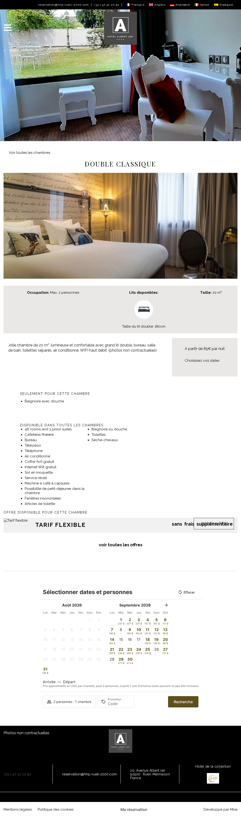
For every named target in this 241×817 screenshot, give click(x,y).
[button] (8, 226)
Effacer (189, 592)
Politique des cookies (55, 809)
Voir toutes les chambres (29, 153)
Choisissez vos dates (202, 360)
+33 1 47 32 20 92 (106, 4)
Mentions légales (18, 809)
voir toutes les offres (120, 544)
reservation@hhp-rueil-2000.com (63, 4)
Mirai (233, 809)
